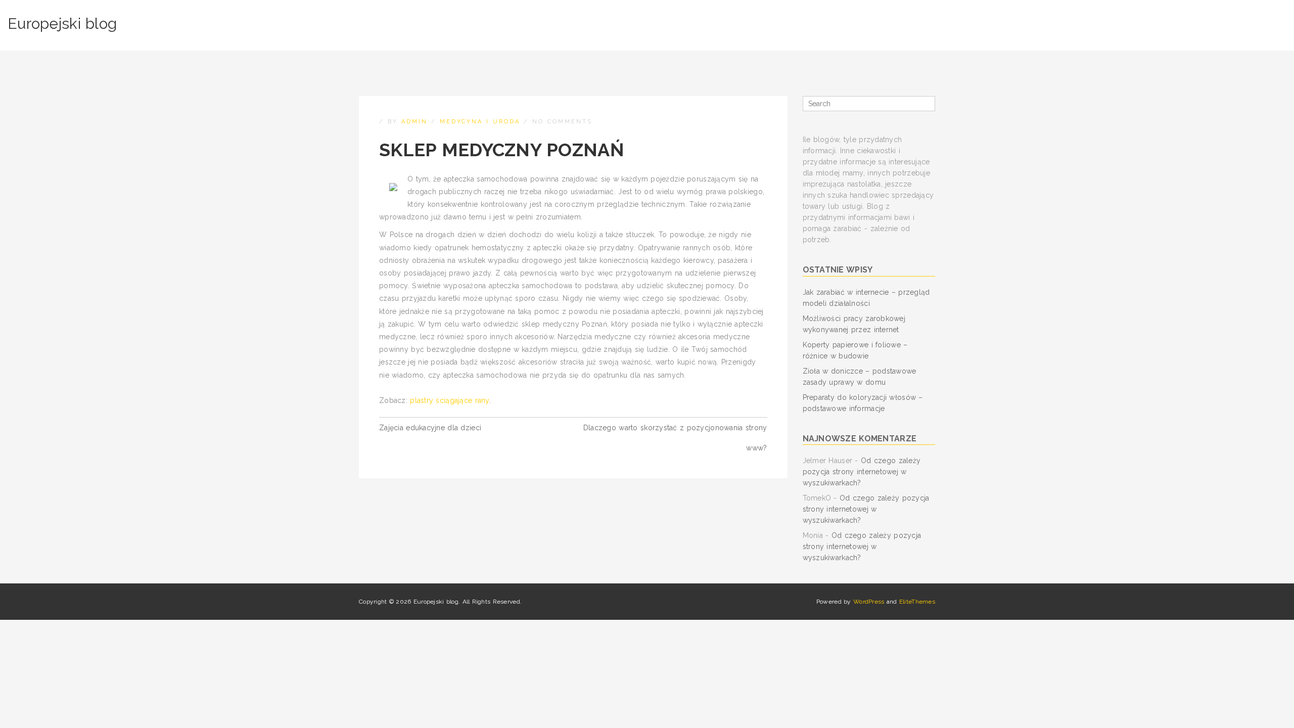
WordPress (869, 601)
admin (414, 121)
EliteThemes (917, 601)
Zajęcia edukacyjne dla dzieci (430, 428)
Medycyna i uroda (480, 121)
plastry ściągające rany (449, 400)
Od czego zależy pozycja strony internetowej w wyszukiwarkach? (862, 472)
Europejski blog (62, 23)
